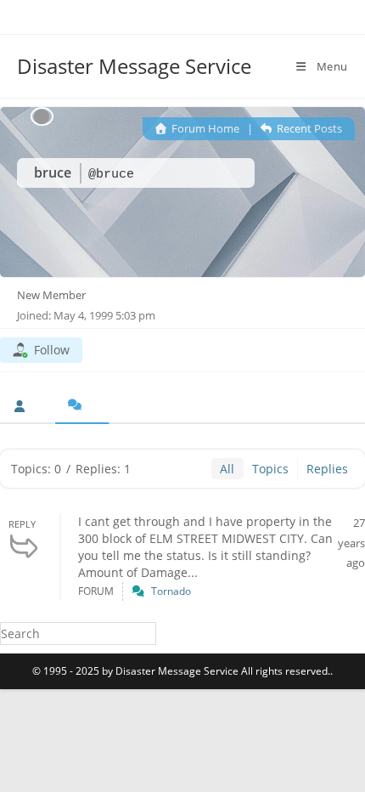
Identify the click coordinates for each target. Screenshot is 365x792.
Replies (327, 469)
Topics (270, 469)
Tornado (171, 591)
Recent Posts (308, 128)
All (227, 469)
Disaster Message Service (134, 66)
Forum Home (204, 128)
